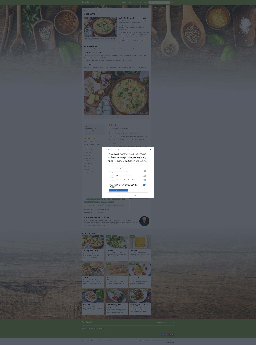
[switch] (144, 171)
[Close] (151, 150)
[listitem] (128, 168)
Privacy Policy (135, 195)
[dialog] (128, 172)
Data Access (128, 195)
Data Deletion (120, 195)
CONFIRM (118, 190)
